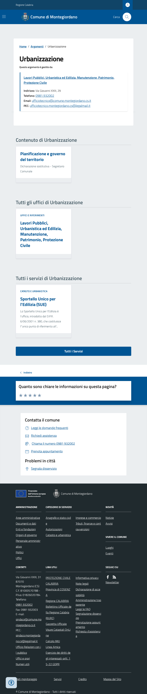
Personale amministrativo (28, 544)
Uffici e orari (23, 658)
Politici (19, 552)
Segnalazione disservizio (88, 615)
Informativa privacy (87, 578)
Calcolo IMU (53, 641)
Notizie (110, 518)
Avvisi (109, 523)
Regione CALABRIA (57, 601)
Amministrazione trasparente (88, 602)
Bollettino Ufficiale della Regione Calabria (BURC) (58, 612)
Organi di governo (26, 535)
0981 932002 (24, 604)
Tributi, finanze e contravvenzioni (88, 526)
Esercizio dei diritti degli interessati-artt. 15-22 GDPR (58, 658)
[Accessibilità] (11, 683)
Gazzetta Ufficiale (56, 624)
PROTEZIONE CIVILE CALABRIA (58, 581)
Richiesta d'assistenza (88, 633)
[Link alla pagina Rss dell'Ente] (114, 577)
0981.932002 (44, 95)
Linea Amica (53, 647)
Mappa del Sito (112, 679)
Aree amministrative (28, 518)
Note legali (82, 583)
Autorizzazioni (54, 529)
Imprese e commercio (88, 518)
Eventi (109, 553)
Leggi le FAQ (83, 609)
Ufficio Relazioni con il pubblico (28, 650)
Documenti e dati (26, 523)
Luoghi (109, 547)
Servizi (57, 679)
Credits (82, 679)
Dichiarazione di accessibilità (88, 592)
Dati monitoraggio (26, 679)
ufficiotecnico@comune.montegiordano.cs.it (61, 100)
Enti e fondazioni (26, 529)
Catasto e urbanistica (33, 291)
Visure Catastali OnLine (58, 632)
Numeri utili (22, 664)
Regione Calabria (24, 5)
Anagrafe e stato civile (58, 521)
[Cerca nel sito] (125, 17)
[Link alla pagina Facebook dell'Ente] (108, 577)
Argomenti (37, 46)
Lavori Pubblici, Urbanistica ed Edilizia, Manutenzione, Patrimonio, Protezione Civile (69, 80)
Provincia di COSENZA (58, 592)
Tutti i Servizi (73, 351)
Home (23, 46)
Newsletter (112, 582)
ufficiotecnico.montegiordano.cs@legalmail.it (60, 105)
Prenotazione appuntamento (88, 624)
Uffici (19, 558)
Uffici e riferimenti (32, 215)
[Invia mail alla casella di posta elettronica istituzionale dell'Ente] (28, 622)
